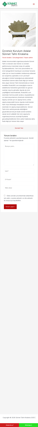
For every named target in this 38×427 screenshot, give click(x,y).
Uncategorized (18, 57)
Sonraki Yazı (19, 128)
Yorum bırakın (6, 57)
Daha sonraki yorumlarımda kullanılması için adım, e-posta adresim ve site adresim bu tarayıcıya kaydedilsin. (18, 198)
